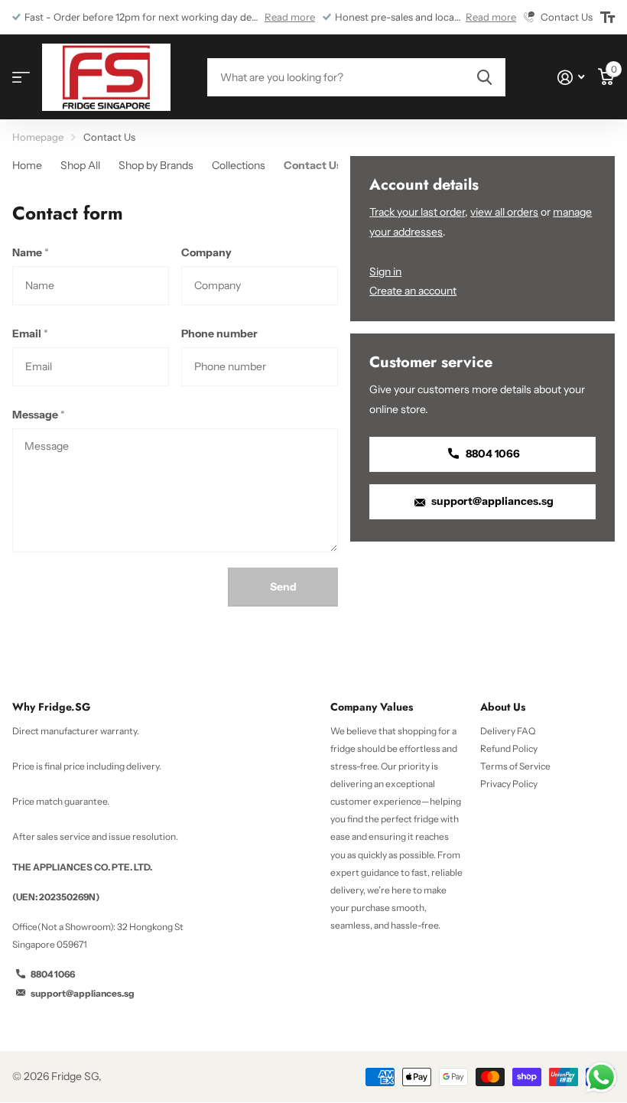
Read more (290, 17)
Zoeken (484, 77)
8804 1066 (491, 453)
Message (38, 414)
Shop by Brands (156, 165)
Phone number (219, 333)
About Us (502, 706)
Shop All (80, 165)
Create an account (412, 291)
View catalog (21, 77)
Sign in (385, 271)
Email (30, 333)
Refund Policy (509, 748)
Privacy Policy (509, 783)
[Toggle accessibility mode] (607, 18)
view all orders (504, 212)
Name (30, 252)
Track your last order (417, 212)
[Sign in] (571, 77)
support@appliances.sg (491, 501)
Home (27, 165)
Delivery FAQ (507, 731)
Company (206, 252)
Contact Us (313, 165)
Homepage (37, 137)
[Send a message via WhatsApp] (601, 1077)
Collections (238, 165)
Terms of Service (515, 766)
